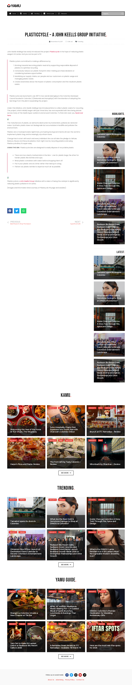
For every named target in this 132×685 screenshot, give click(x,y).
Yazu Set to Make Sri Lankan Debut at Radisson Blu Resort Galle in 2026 (23, 645)
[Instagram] (76, 675)
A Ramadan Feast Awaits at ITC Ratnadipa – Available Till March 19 (65, 646)
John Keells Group (27, 181)
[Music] (84, 675)
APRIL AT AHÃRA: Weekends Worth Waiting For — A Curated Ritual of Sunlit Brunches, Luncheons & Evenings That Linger (64, 610)
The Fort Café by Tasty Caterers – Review (65, 463)
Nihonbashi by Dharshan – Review (105, 464)
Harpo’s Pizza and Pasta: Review (25, 464)
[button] (66, 473)
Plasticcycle (54, 51)
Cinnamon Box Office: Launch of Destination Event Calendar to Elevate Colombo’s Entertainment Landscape (25, 552)
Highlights (13, 408)
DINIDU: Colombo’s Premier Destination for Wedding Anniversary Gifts (102, 613)
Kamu (21, 408)
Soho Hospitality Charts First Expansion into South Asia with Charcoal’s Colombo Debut (64, 429)
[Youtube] (80, 675)
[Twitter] (71, 675)
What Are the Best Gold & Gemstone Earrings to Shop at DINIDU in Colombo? (64, 521)
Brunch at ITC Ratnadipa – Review (105, 432)
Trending (80, 42)
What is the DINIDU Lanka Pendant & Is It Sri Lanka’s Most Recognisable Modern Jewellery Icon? (104, 552)
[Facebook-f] (67, 675)
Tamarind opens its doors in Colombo (23, 522)
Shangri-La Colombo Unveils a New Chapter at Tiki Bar (24, 614)
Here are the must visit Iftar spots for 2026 (105, 646)
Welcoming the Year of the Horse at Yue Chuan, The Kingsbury (25, 430)
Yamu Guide (108, 408)
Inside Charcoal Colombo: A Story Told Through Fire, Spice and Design (105, 521)
